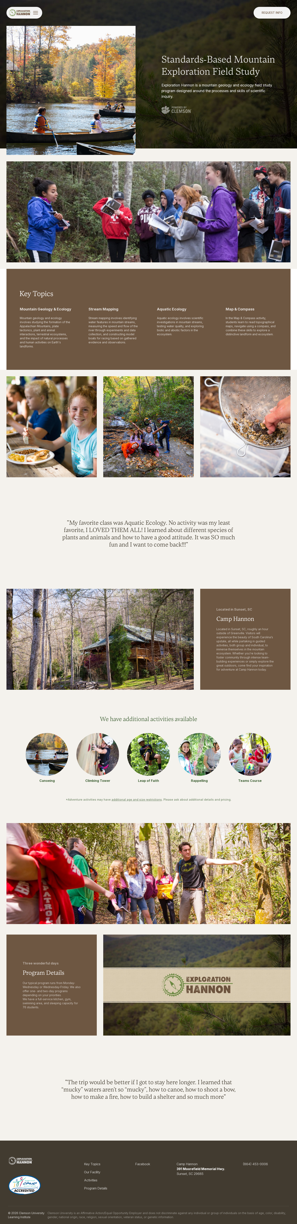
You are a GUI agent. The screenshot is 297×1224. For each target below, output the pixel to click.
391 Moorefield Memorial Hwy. (201, 1169)
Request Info (272, 12)
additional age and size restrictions (137, 799)
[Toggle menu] (35, 13)
